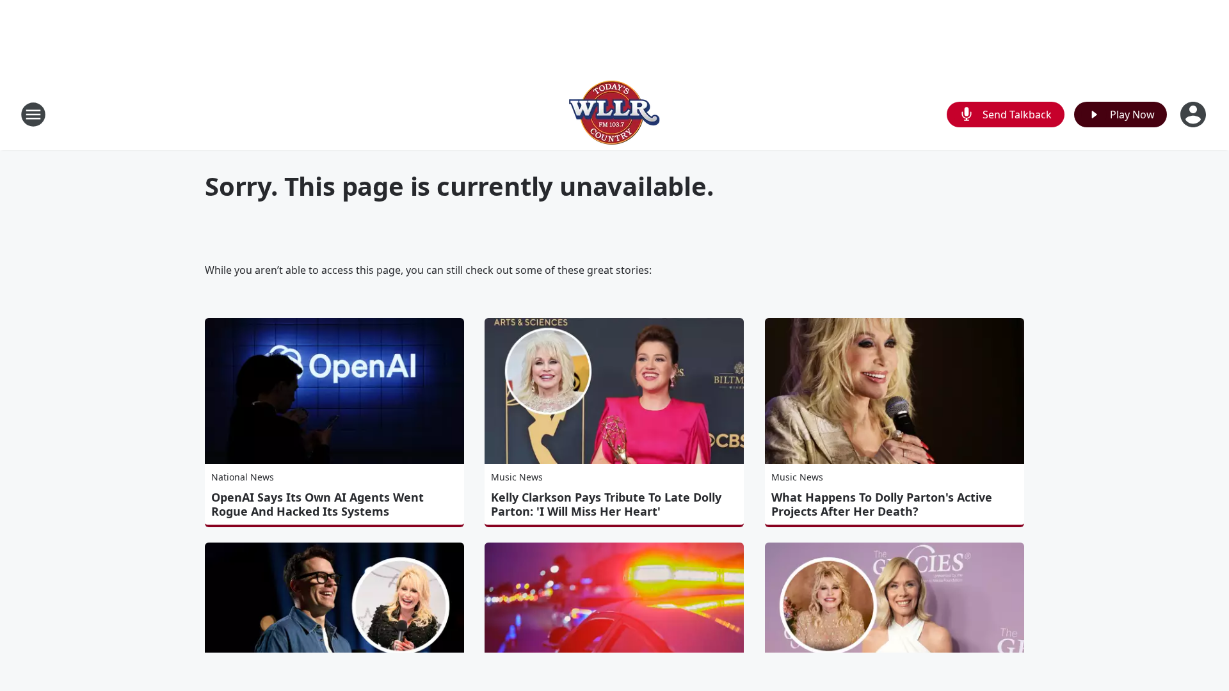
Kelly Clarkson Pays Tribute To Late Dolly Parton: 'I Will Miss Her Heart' (606, 504)
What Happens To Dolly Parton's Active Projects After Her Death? (881, 504)
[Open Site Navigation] (33, 114)
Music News (517, 477)
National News (242, 477)
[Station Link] (614, 114)
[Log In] (1194, 114)
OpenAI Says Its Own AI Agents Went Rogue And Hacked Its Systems (317, 504)
